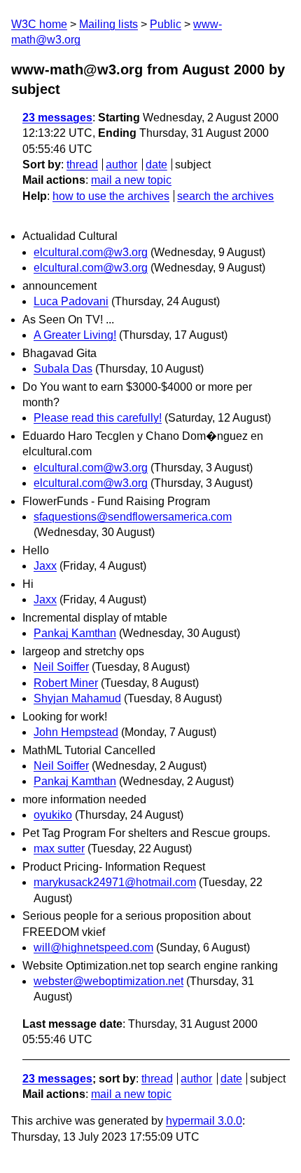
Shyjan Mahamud (77, 698)
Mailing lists (108, 24)
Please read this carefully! (98, 418)
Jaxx (45, 566)
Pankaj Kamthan (75, 633)
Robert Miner (66, 683)
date (156, 164)
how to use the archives (110, 196)
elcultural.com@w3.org (91, 252)
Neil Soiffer (61, 667)
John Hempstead (76, 732)
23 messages (57, 117)
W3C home (39, 24)
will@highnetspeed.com (93, 947)
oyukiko (53, 815)
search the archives (225, 196)
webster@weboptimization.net (108, 981)
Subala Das (63, 369)
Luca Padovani (71, 301)
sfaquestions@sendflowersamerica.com (133, 517)
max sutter (59, 848)
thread (82, 164)
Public (165, 24)
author (121, 164)
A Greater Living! (75, 335)
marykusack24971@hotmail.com (115, 882)
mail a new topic (131, 180)
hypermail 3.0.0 (204, 1121)
